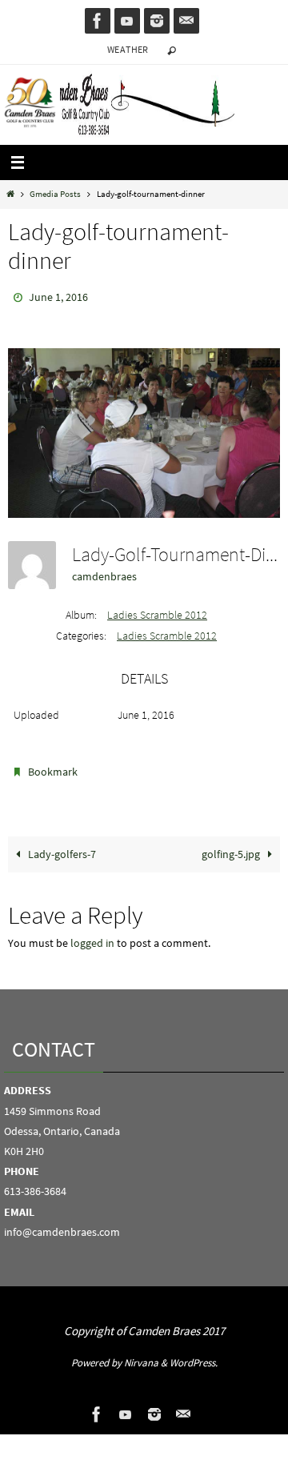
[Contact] (186, 21)
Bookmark (53, 767)
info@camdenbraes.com (62, 1224)
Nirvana (141, 1355)
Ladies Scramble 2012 (157, 611)
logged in (92, 936)
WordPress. (194, 1355)
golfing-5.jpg (232, 847)
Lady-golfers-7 (61, 847)
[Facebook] (97, 21)
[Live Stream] (127, 21)
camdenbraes (104, 572)
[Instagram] (157, 21)
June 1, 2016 (58, 296)
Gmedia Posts (55, 193)
